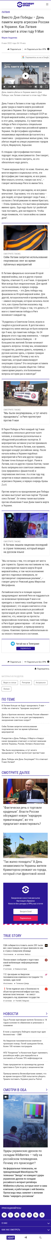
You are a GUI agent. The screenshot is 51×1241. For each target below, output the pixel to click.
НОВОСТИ (10, 1014)
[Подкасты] (42, 1215)
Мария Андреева (9, 37)
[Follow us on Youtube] (16, 1215)
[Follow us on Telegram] (29, 1215)
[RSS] (35, 1215)
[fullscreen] (46, 86)
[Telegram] (25, 1237)
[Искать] (40, 1237)
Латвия (6, 12)
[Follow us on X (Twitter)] (10, 1215)
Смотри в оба (15, 1090)
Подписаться (25, 648)
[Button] (14, 49)
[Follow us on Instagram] (23, 1215)
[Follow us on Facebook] (4, 1215)
